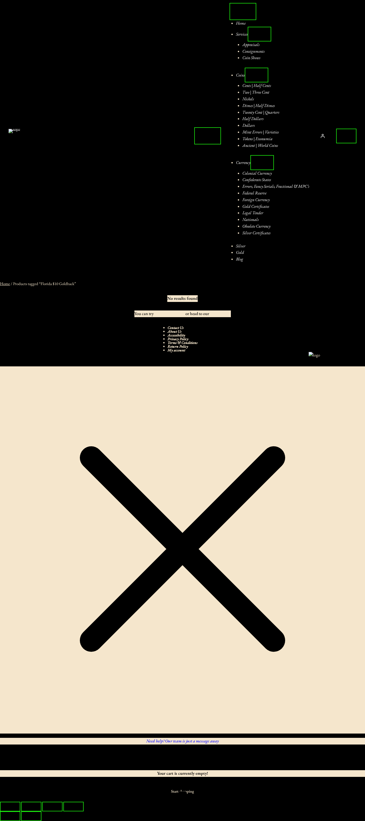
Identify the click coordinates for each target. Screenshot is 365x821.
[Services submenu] (259, 34)
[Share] (52, 806)
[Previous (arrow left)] (10, 816)
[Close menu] (243, 11)
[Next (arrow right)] (31, 816)
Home (5, 283)
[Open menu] (207, 135)
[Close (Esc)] (73, 806)
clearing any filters (169, 313)
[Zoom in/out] (10, 806)
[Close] (11, 757)
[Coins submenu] (256, 75)
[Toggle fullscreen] (31, 806)
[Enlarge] (347, 359)
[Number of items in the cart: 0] (346, 136)
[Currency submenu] (262, 162)
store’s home (220, 313)
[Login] (323, 136)
